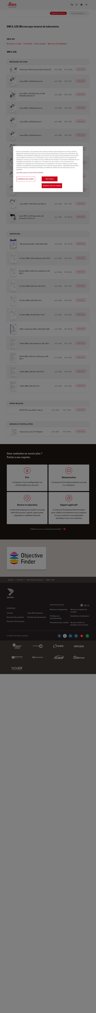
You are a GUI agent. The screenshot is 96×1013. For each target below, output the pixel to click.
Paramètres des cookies (26, 179)
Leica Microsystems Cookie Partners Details (29, 172)
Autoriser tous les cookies (52, 185)
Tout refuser (50, 179)
